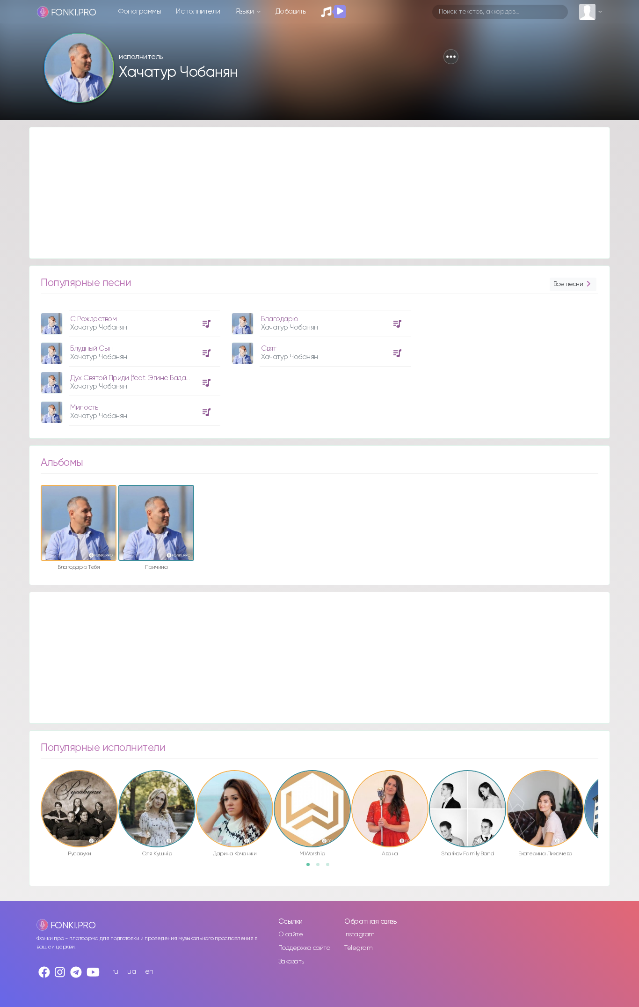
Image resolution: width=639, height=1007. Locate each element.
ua (131, 971)
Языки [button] (245, 11)
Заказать (291, 961)
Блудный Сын (91, 348)
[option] (129, 364)
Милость (84, 407)
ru (115, 971)
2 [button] (321, 867)
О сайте (290, 934)
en (149, 971)
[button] (451, 57)
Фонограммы (139, 11)
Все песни (568, 284)
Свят (268, 348)
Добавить (291, 11)
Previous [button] (36, 789)
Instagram (359, 934)
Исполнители (198, 11)
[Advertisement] (310, 192)
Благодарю (279, 319)
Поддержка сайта (304, 948)
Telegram (358, 948)
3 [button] (330, 867)
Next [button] (603, 789)
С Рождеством (93, 319)
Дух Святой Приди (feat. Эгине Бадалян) (134, 378)
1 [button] (311, 867)
